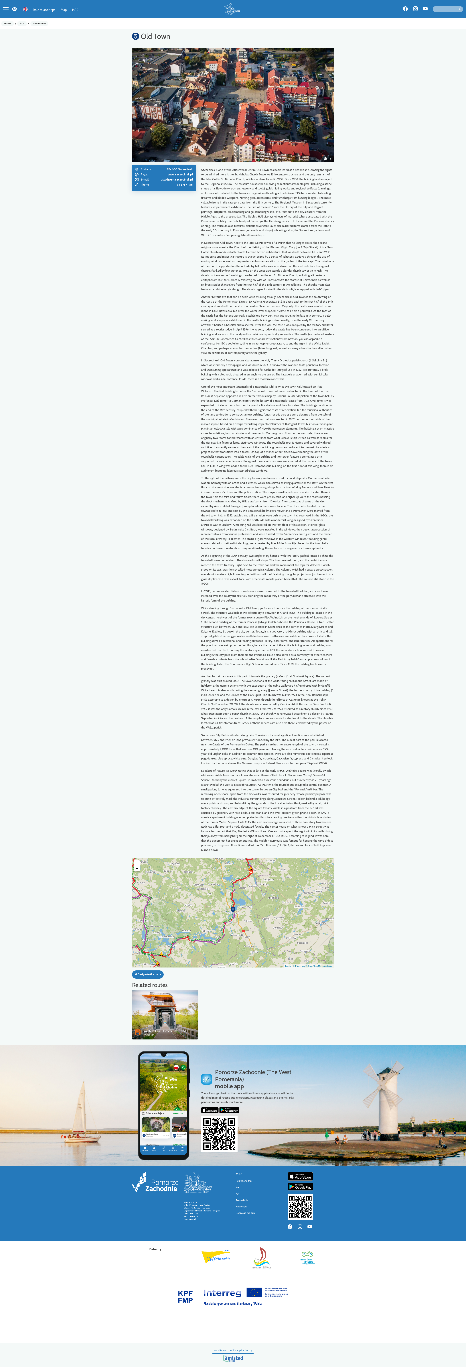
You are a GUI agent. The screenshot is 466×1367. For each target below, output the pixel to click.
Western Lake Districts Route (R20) (166, 1031)
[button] (147, 105)
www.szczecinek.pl (180, 174)
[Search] (460, 9)
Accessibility (242, 1200)
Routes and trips (44, 10)
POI (22, 23)
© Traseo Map (299, 965)
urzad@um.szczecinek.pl (177, 179)
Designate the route (149, 974)
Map (64, 10)
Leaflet (288, 965)
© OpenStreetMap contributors (319, 965)
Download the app (245, 1213)
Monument (39, 23)
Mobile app (241, 1206)
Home (7, 23)
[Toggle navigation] (6, 9)
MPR (75, 10)
